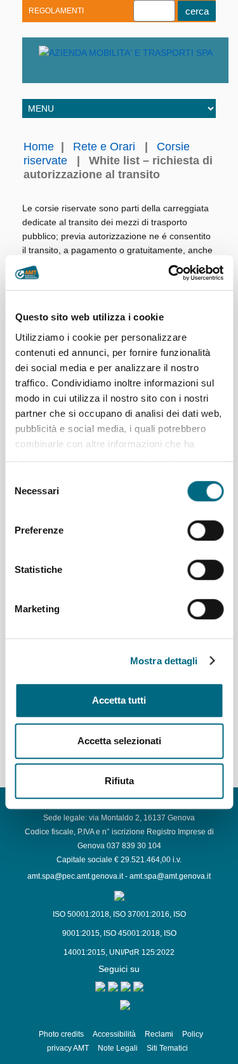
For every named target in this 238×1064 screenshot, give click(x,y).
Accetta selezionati (119, 740)
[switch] (205, 530)
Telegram (87, 73)
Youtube (43, 73)
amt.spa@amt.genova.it (170, 876)
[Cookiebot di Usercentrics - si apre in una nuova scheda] (169, 273)
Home (38, 146)
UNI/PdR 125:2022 (142, 952)
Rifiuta (119, 780)
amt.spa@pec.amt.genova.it (75, 876)
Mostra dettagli (164, 660)
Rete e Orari (104, 146)
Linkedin (65, 73)
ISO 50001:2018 (81, 914)
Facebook (109, 73)
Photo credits (61, 1034)
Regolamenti (56, 10)
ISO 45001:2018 (131, 933)
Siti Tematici (167, 1048)
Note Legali (118, 1048)
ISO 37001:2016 (141, 914)
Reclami (159, 1034)
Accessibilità (114, 1034)
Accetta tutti (119, 700)
